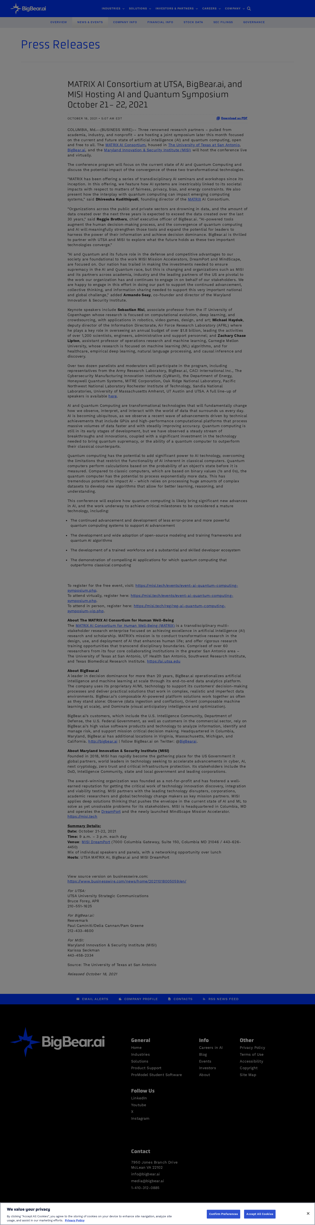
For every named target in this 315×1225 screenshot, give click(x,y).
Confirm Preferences (223, 1214)
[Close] (308, 1213)
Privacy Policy (74, 1220)
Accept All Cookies (259, 1214)
